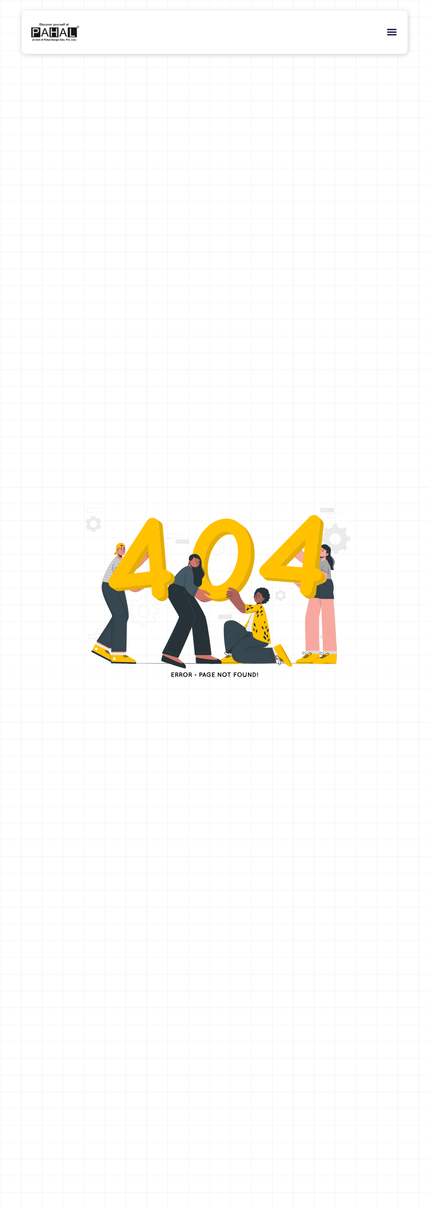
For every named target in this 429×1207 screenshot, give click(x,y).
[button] (392, 32)
